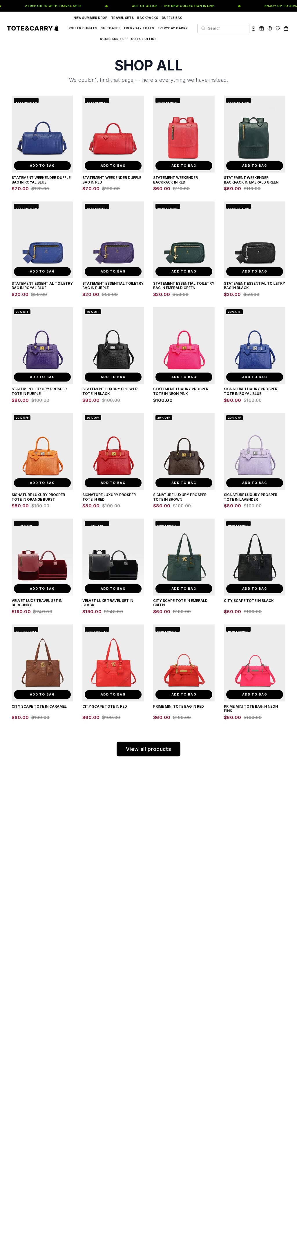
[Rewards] (262, 28)
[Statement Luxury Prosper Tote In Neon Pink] (184, 345)
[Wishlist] (278, 28)
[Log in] (253, 28)
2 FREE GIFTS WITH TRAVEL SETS (45, 6)
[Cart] (286, 28)
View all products (148, 749)
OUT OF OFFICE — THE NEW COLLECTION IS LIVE (164, 6)
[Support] (270, 28)
